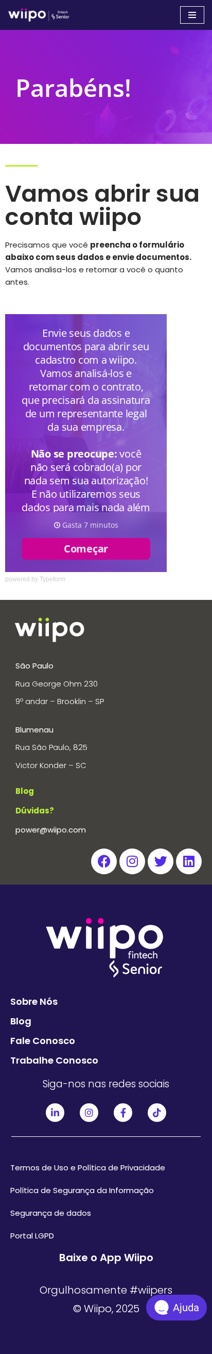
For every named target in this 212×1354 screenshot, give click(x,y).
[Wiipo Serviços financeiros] (38, 15)
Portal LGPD (32, 1235)
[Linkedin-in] (55, 1112)
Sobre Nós (34, 1001)
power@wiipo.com (50, 829)
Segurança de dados (50, 1213)
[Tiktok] (157, 1112)
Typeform (52, 579)
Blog (20, 1021)
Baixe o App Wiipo (106, 1257)
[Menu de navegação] (192, 15)
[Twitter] (160, 861)
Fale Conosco (42, 1040)
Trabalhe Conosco (54, 1060)
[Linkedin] (189, 861)
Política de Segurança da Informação (82, 1190)
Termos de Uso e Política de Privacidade (87, 1167)
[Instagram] (132, 861)
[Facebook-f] (123, 1112)
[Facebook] (104, 861)
